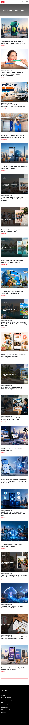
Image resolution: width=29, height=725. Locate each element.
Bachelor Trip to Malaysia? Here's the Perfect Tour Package (14, 230)
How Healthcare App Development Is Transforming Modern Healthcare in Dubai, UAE (14, 481)
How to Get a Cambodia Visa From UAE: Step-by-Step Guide (13, 418)
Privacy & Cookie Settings (7, 710)
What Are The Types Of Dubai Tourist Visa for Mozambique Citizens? (14, 637)
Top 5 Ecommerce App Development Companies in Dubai (14, 167)
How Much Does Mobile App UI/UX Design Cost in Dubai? (13, 668)
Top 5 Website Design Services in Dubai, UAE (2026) (12, 449)
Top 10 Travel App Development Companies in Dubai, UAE (12, 292)
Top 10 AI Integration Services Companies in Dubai (11, 545)
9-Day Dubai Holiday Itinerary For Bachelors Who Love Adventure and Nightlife (13, 199)
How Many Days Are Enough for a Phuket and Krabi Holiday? (12, 261)
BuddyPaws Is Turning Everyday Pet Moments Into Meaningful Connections (13, 356)
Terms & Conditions (5, 705)
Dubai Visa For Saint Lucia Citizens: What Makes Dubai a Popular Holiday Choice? (14, 323)
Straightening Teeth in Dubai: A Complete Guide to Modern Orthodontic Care (12, 74)
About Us (3, 695)
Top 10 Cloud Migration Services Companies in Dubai (12, 607)
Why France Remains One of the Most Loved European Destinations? (14, 576)
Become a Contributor (6, 697)
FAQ (2, 702)
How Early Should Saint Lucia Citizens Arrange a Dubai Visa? (11, 388)
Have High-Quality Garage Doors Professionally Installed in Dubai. (12, 136)
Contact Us (3, 712)
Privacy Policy (4, 707)
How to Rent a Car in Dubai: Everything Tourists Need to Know (13, 105)
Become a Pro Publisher (6, 700)
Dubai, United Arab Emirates (6, 40)
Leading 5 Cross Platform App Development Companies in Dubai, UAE (13, 513)
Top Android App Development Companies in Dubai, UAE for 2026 (13, 42)
